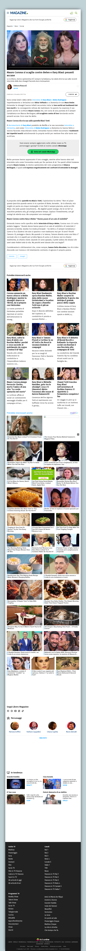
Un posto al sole (51, 918)
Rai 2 (46, 853)
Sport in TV (12, 877)
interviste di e (49, 100)
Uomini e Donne (51, 900)
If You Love (11, 792)
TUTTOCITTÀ (57, 942)
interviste (11, 256)
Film (9, 865)
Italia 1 (47, 865)
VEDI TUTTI (43, 738)
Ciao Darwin (48, 777)
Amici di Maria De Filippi (54, 897)
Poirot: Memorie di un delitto (55, 792)
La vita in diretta (51, 927)
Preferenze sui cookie (55, 946)
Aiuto (64, 946)
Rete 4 (47, 859)
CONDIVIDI (71, 94)
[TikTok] (23, 711)
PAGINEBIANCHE (49, 942)
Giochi (10, 930)
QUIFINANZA (75, 942)
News (16, 26)
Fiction (10, 909)
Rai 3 (46, 856)
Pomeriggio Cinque (52, 921)
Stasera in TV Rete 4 (52, 883)
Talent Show (13, 900)
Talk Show (12, 903)
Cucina (11, 915)
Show (65, 785)
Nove (47, 871)
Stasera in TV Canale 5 (53, 886)
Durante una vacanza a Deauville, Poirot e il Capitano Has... (70, 796)
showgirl (22, 256)
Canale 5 (48, 862)
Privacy (37, 946)
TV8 (46, 868)
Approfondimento (15, 921)
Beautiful (48, 909)
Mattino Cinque (50, 924)
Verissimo (48, 912)
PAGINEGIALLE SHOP (32, 942)
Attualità (11, 918)
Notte (10, 859)
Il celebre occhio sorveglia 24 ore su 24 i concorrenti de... (34, 781)
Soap (28, 800)
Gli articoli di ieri (14, 883)
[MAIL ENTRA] (72, 13)
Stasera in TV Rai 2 (52, 877)
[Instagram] (11, 711)
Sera (10, 856)
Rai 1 (46, 850)
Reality (29, 785)
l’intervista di (37, 128)
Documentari (13, 924)
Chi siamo (22, 946)
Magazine (10, 26)
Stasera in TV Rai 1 (52, 874)
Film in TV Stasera (15, 871)
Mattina (11, 850)
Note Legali (30, 946)
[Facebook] (8, 711)
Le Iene (47, 915)
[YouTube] (15, 711)
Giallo (65, 800)
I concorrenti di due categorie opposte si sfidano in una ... (70, 781)
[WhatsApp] (19, 711)
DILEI (63, 942)
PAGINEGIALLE (22, 942)
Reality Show (13, 897)
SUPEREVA (47, 943)
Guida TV (11, 847)
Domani (11, 862)
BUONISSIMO (39, 943)
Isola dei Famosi (51, 906)
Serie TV (11, 868)
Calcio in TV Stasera (15, 874)
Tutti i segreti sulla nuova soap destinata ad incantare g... (35, 796)
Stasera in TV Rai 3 (52, 880)
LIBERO (10, 942)
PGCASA (41, 942)
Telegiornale (13, 912)
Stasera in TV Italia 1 (52, 889)
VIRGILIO (15, 942)
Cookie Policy (44, 946)
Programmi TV (13, 894)
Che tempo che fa (51, 930)
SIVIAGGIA (68, 942)
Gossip (22, 26)
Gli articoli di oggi (15, 880)
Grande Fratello (13, 777)
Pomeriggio (12, 853)
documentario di (19, 125)
